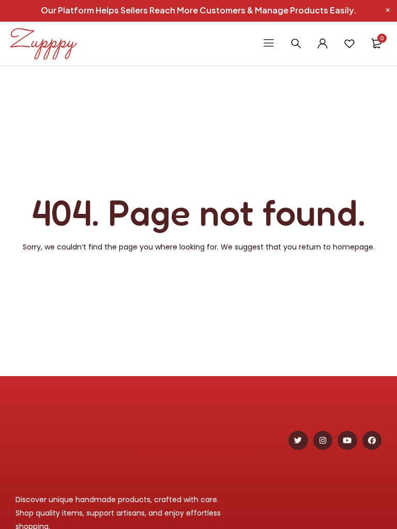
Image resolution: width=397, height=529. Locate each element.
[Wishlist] (349, 43)
